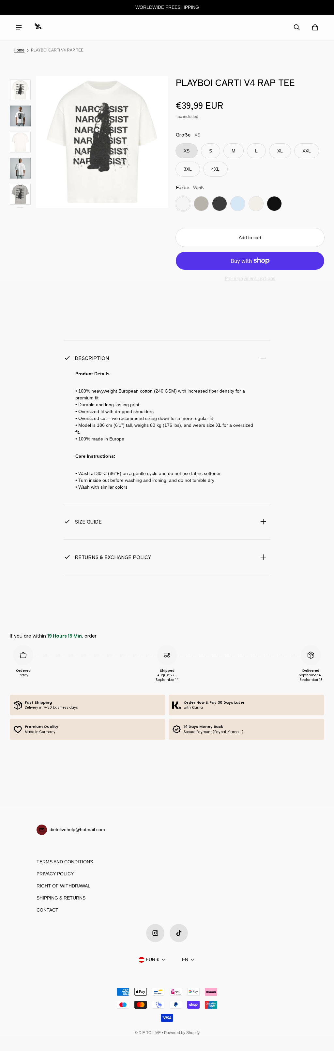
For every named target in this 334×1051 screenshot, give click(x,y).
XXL (306, 150)
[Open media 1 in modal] (102, 142)
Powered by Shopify (182, 1032)
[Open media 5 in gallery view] (20, 168)
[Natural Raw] (256, 203)
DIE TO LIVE (150, 1032)
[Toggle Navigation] (19, 27)
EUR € (152, 959)
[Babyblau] (238, 203)
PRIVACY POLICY (55, 873)
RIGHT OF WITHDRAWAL (63, 885)
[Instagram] (155, 933)
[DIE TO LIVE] (38, 27)
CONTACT (47, 910)
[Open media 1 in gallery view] (20, 89)
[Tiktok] (179, 933)
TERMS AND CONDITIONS (65, 861)
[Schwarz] (274, 203)
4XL (215, 169)
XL (280, 150)
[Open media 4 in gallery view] (20, 142)
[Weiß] (183, 203)
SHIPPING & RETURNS (61, 897)
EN (185, 959)
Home (19, 50)
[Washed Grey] (201, 203)
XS (187, 150)
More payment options (250, 278)
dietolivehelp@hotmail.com (77, 829)
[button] (297, 27)
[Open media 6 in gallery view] (20, 194)
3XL (188, 169)
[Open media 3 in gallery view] (20, 116)
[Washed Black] (219, 203)
